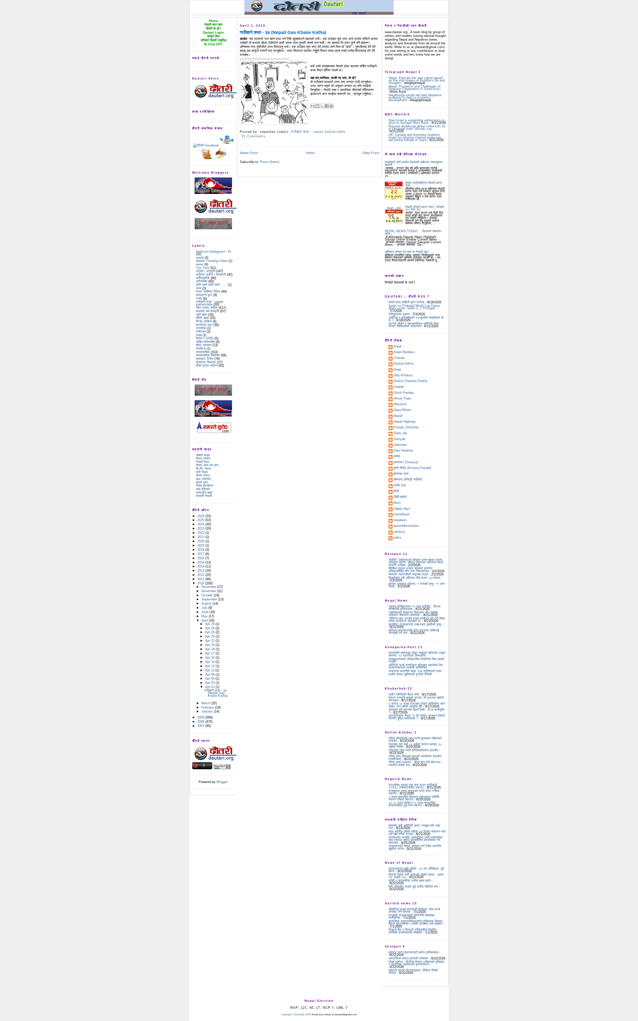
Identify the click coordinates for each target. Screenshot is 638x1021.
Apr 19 (210, 645)
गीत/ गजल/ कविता (207, 308)
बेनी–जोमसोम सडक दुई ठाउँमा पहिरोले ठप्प (413, 886)
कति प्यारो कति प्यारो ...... (211, 285)
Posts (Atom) (269, 162)
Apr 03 (210, 683)
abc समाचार (203, 479)
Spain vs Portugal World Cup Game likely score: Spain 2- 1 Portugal (414, 307)
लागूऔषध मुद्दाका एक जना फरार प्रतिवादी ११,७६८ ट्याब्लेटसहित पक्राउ (413, 786)
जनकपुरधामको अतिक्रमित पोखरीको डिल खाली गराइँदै (416, 660)
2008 (201, 721)
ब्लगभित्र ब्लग (204, 325)
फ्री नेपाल (202, 472)
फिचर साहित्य (204, 321)
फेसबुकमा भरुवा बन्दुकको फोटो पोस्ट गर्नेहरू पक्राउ (414, 792)
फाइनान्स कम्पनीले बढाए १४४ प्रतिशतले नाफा (415, 671)
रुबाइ (199, 335)
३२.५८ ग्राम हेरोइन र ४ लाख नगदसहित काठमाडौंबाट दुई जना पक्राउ (412, 804)
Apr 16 (210, 657)
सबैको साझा (203, 455)
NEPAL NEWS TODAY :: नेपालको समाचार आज (413, 232)
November (209, 591)
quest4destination (406, 526)
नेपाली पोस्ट (202, 462)
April (205, 620)
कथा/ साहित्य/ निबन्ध (208, 291)
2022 (201, 533)
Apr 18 (210, 649)
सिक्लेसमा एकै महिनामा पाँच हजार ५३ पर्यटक (414, 578)
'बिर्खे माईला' (400, 497)
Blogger (222, 782)
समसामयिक (203, 352)
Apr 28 (210, 628)
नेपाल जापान (203, 458)
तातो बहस (201, 314)
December (209, 587)
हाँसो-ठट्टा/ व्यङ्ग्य (207, 365)
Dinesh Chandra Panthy (411, 381)
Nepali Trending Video (212, 261)
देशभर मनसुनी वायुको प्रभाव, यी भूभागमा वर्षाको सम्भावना (416, 699)
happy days (402, 508)
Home (310, 153)
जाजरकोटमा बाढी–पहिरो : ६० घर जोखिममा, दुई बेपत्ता (416, 870)
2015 (201, 562)
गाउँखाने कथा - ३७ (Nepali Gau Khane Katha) (216, 693)
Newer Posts (249, 153)
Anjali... (399, 346)
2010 (201, 583)
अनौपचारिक (203, 278)
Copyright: (287, 1014)
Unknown (400, 445)
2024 (201, 524)
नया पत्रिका (203, 489)
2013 (201, 570)
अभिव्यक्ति (201, 281)
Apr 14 (210, 662)
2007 (201, 726)
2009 (201, 717)
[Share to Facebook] (326, 105)
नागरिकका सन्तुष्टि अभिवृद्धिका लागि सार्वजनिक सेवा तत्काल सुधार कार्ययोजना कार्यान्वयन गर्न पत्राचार (416, 840)
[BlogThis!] (317, 105)
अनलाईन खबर (204, 492)
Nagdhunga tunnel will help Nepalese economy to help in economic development (415, 97)
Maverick (400, 404)
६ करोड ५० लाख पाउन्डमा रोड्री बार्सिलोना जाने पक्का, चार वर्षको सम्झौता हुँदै (417, 705)
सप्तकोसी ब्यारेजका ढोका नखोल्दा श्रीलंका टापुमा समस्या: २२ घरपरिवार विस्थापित (417, 654)
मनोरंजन (201, 331)
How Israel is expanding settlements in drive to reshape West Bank (416, 121)
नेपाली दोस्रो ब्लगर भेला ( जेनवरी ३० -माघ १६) (424, 208)
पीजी (396, 491)
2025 (201, 520)
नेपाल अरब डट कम (207, 465)
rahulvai (399, 532)
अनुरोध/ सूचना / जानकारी (211, 274)
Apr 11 (210, 670)
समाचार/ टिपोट (204, 359)
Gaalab (399, 387)
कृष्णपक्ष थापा (401, 473)
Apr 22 (210, 640)
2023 (201, 528)
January (207, 711)
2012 (201, 575)
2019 (201, 545)
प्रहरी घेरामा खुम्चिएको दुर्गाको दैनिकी (410, 674)
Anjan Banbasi (404, 352)
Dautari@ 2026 (303, 1014)
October (207, 595)
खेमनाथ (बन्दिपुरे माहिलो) (408, 479)
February (208, 707)
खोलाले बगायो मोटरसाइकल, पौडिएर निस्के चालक (413, 971)
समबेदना (201, 348)
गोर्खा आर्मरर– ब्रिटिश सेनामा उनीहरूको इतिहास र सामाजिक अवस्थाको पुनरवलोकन (416, 963)
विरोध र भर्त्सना (205, 338)
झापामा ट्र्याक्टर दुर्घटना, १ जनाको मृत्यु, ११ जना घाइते (417, 585)
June (205, 612)
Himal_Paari (402, 398)
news (199, 264)
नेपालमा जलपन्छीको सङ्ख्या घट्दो (408, 574)
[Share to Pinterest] (331, 105)
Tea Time (202, 268)
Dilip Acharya (403, 375)
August (207, 603)
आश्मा (397, 456)
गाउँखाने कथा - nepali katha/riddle (209, 303)
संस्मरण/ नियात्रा (206, 362)
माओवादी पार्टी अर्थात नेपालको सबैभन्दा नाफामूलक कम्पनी (414, 163)
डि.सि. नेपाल (203, 469)
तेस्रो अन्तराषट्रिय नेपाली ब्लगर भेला (423, 184)
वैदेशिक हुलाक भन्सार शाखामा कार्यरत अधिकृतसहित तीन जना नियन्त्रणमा (410, 569)
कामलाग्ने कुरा (204, 295)
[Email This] (312, 105)
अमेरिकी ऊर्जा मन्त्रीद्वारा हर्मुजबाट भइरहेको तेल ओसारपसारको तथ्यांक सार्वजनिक (416, 666)
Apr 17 (210, 653)
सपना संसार (203, 475)
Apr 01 (210, 687)
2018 (201, 549)
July (204, 608)
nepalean (400, 520)
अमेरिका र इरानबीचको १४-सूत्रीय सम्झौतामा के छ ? (416, 319)
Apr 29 (210, 624)
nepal (200, 257)
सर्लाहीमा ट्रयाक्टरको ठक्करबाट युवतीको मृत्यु (415, 624)
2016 (201, 558)
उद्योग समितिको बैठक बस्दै (404, 694)
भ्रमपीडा (201, 328)
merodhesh (401, 514)
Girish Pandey (404, 393)
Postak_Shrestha (406, 427)
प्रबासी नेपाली (204, 496)
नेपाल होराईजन (204, 485)
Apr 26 (210, 632)
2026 (201, 516)
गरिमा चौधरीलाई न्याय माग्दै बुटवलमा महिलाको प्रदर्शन (415, 739)
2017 (201, 554)
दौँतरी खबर (202, 318)
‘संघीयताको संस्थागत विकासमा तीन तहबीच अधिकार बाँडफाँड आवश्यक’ (413, 614)
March (206, 703)
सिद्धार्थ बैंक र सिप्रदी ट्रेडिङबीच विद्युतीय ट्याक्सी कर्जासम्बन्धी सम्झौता (412, 931)
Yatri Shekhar (403, 450)
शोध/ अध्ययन (203, 345)
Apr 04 (210, 678)
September (209, 599)
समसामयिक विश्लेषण (208, 355)
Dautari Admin (404, 363)
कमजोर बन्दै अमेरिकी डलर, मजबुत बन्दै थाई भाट (414, 827)
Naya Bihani (402, 410)
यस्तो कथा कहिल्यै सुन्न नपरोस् (406, 302)
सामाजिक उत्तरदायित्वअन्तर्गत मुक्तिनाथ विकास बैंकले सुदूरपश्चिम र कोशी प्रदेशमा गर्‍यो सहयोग (415, 922)
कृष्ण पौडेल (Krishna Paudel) (412, 468)
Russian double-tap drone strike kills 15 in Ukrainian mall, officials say (417, 127)
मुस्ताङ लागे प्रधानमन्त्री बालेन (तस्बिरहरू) (413, 952)
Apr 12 (210, 666)
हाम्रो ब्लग (202, 482)
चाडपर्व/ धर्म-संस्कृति (207, 311)
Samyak (399, 439)
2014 (201, 566)
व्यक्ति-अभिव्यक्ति (205, 342)
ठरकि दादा (400, 485)
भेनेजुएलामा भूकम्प (399, 314)
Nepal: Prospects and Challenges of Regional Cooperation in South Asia (414, 87)
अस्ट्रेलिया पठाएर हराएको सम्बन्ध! (408, 958)
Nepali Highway (405, 421)
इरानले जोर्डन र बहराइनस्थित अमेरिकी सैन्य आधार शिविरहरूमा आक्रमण (414, 325)
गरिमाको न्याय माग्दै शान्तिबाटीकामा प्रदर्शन (413, 750)
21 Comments (253, 136)
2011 (201, 579)
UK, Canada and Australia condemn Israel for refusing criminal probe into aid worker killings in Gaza (415, 137)
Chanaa (399, 358)
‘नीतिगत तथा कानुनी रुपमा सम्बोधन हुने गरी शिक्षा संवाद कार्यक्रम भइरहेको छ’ (417, 620)
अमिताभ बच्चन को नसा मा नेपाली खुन (406, 252)
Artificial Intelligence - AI (213, 251)
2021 (201, 537)
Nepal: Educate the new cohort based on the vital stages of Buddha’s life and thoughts (417, 80)
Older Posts (371, 153)
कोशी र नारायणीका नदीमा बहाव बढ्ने (409, 880)
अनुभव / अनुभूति (205, 271)
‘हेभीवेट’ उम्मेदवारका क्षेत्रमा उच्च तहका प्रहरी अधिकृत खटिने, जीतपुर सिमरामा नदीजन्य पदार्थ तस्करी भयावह (416, 562)
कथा (198, 288)
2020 (201, 541)
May (205, 616)
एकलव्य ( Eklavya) (406, 462)
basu (397, 502)
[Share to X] (321, 105)
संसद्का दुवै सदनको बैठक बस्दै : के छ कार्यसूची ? (416, 711)
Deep (397, 369)
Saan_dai (400, 433)
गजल (199, 298)
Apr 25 (210, 636)
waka (397, 537)
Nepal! (398, 416)
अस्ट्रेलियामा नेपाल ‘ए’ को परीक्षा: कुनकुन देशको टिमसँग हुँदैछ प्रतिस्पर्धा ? (417, 717)
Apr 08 (210, 674)
